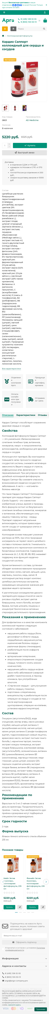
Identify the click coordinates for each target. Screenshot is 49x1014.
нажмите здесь (14, 1005)
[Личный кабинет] (45, 12)
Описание (8, 415)
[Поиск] (44, 29)
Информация (10, 958)
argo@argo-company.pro (16, 981)
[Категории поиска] (13, 28)
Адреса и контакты (14, 966)
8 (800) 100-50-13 (29, 22)
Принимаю (40, 1009)
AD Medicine (32, 120)
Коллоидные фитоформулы (19, 36)
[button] (3, 881)
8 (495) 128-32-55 (28, 19)
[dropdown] (4, 12)
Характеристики (25, 415)
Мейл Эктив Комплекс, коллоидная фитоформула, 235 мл (13, 883)
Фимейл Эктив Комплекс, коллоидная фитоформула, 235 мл (36, 883)
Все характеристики (11, 368)
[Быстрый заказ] (19, 907)
